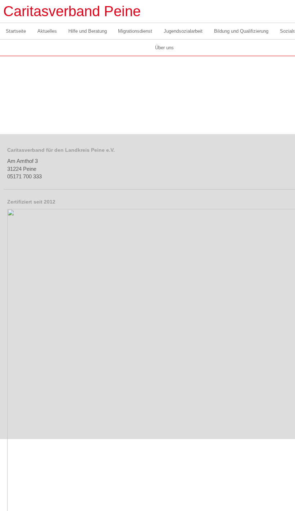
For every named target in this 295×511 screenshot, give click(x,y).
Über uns (164, 47)
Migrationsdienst (135, 31)
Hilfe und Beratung (87, 31)
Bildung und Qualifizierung (241, 31)
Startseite (16, 31)
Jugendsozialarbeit (183, 31)
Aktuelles (47, 31)
